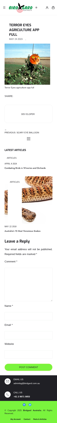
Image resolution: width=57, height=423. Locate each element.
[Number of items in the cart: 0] (53, 7)
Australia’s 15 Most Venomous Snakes (22, 230)
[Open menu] (4, 7)
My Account (15, 419)
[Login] (47, 7)
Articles (12, 158)
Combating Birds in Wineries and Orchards (25, 168)
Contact (27, 419)
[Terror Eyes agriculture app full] (27, 64)
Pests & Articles (40, 419)
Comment (11, 261)
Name (9, 305)
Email (9, 325)
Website (9, 344)
